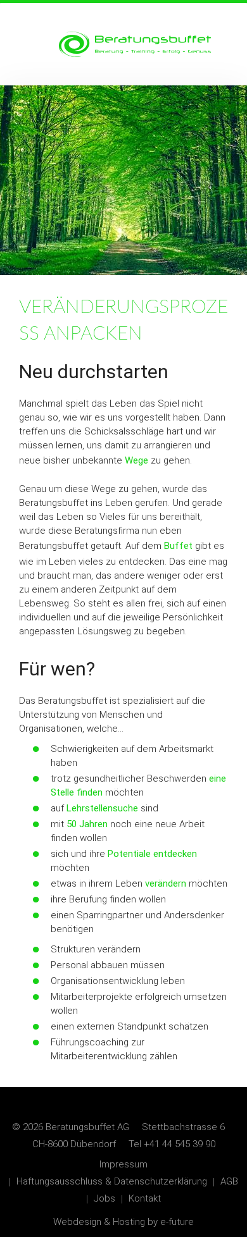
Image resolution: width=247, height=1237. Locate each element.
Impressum (123, 1164)
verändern (165, 883)
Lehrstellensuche (102, 808)
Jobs (104, 1198)
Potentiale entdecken (152, 853)
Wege (136, 460)
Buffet (178, 545)
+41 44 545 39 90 (179, 1144)
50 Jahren (87, 824)
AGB (229, 1181)
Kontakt (145, 1198)
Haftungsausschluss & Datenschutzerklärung (111, 1181)
